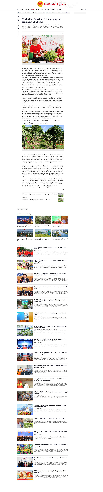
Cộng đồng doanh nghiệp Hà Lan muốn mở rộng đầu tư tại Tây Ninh (51, 287)
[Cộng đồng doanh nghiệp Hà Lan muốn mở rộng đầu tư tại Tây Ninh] (25, 291)
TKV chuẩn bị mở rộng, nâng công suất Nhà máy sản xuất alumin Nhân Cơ (49, 300)
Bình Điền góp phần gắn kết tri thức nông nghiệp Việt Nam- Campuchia (42, 239)
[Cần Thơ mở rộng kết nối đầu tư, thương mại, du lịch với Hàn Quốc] (25, 462)
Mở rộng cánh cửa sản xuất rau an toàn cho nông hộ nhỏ (49, 418)
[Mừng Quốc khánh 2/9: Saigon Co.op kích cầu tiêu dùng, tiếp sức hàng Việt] (25, 265)
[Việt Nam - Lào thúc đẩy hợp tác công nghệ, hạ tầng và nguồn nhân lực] (25, 436)
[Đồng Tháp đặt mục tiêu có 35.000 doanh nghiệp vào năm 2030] (60, 220)
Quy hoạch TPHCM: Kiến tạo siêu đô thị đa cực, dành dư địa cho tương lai (60, 239)
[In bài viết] (18, 28)
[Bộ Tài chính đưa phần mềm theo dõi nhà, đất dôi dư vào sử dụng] (25, 317)
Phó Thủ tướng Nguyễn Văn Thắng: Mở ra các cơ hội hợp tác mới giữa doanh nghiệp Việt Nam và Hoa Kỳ (50, 274)
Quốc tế (53, 9)
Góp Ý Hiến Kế (59, 9)
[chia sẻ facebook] (18, 17)
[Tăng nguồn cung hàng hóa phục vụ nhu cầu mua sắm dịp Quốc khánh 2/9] (25, 449)
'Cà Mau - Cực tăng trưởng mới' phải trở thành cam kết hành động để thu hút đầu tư (50, 405)
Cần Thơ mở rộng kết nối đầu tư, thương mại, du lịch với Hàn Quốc (50, 458)
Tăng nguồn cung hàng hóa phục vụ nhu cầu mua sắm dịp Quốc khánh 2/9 (51, 445)
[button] (42, 12)
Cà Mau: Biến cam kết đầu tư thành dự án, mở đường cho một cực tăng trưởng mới (50, 353)
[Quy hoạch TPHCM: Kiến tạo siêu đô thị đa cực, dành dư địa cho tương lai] (60, 233)
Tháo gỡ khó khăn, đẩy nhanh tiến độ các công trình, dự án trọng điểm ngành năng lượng (50, 379)
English (57, 5)
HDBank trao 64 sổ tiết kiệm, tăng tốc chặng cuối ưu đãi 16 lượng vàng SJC (50, 471)
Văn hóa (37, 9)
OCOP (19, 209)
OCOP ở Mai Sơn (24, 209)
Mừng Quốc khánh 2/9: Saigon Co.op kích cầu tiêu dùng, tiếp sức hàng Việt (50, 261)
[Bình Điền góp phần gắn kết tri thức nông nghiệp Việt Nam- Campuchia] (43, 233)
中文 (61, 5)
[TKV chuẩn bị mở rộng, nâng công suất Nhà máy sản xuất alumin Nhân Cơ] (25, 304)
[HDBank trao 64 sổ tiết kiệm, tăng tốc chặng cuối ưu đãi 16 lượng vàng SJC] (25, 475)
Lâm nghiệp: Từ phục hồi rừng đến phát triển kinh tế (42, 225)
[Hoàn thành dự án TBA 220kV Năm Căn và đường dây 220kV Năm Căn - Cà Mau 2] (25, 370)
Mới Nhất (81, 9)
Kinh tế (32, 9)
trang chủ (21, 9)
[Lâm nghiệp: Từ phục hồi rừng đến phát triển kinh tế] (43, 220)
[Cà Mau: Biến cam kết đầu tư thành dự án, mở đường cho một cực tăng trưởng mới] (25, 357)
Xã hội (42, 9)
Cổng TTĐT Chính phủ (51, 12)
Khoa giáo (47, 9)
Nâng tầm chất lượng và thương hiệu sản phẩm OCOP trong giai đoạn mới (51, 392)
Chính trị (27, 9)
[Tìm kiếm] (85, 9)
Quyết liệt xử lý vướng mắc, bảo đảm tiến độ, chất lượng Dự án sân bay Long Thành (50, 327)
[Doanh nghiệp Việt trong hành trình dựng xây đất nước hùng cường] (25, 220)
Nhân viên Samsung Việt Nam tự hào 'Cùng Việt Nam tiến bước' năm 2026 (51, 248)
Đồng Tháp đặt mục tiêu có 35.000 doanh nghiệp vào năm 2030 (59, 225)
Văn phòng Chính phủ (60, 12)
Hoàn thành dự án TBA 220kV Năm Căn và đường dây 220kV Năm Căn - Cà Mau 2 (50, 366)
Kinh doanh (36, 263)
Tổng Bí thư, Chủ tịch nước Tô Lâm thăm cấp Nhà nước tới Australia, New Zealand (30, 12)
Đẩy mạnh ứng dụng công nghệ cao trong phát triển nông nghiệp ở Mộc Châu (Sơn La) (40, 194)
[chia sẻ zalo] (18, 20)
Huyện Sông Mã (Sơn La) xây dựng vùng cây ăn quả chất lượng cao (36, 199)
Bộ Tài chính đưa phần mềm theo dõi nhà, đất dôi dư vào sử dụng (50, 313)
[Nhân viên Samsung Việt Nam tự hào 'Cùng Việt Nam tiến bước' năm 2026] (25, 252)
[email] (66, 13)
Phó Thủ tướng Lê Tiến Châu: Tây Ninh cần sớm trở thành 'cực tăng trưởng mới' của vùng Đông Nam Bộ (50, 340)
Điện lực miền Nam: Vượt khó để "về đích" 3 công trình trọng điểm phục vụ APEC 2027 (24, 239)
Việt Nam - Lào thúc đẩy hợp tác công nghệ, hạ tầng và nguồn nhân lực (50, 432)
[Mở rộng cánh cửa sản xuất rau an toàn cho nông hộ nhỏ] (25, 423)
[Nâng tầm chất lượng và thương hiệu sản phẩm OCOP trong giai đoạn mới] (25, 396)
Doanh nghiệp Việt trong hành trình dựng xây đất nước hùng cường (24, 225)
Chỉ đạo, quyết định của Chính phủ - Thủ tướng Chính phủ (43, 329)
